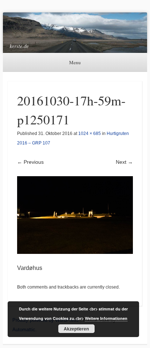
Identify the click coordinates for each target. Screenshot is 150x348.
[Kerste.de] (75, 32)
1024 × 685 (89, 133)
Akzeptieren (76, 328)
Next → (124, 162)
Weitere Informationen (106, 318)
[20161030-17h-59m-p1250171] (75, 215)
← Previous (30, 162)
